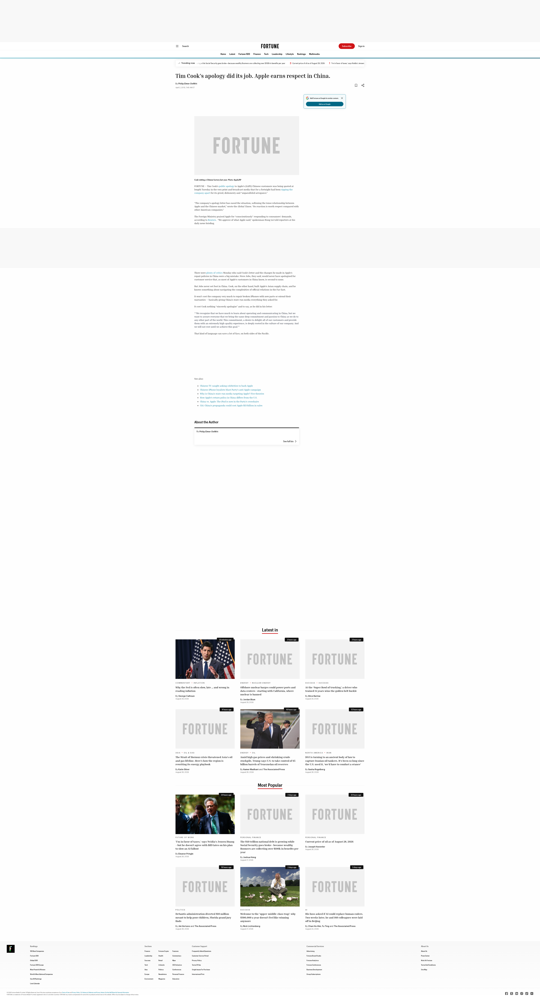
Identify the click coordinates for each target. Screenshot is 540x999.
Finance (257, 54)
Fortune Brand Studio (314, 956)
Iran (328, 753)
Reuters (212, 219)
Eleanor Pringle (185, 854)
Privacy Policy (197, 960)
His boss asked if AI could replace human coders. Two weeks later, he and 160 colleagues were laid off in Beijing (334, 917)
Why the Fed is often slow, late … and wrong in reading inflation (202, 689)
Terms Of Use (196, 965)
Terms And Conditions (428, 965)
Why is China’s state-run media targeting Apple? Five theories (232, 393)
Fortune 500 (244, 54)
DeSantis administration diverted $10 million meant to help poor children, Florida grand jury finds (203, 917)
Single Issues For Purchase (201, 969)
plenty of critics (214, 272)
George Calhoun (186, 696)
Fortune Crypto (163, 951)
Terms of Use (65, 992)
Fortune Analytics (313, 960)
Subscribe (346, 46)
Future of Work (185, 837)
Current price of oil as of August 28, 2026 (274, 63)
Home (223, 54)
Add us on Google (324, 104)
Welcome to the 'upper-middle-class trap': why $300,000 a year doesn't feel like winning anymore (268, 917)
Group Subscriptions (313, 974)
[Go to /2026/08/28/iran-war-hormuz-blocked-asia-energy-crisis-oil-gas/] (205, 729)
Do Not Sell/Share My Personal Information (117, 992)
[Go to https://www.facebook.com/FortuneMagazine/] (506, 993)
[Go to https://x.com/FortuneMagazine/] (511, 993)
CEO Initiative (177, 965)
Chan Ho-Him (314, 926)
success (324, 683)
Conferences (176, 969)
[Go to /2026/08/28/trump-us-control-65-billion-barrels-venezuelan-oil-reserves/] (270, 729)
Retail (160, 960)
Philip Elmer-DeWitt (187, 84)
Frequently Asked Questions (201, 951)
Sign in (361, 46)
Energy (244, 683)
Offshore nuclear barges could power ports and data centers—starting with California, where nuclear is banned (268, 691)
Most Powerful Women (37, 969)
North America (314, 753)
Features (175, 951)
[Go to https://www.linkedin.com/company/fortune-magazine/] (516, 993)
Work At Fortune (426, 960)
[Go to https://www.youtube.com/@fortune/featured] (531, 993)
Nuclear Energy (261, 683)
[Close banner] (342, 98)
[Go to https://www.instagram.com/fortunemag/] (521, 993)
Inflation (199, 683)
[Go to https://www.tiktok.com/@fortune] (526, 993)
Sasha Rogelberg (316, 770)
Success (310, 683)
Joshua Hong (249, 857)
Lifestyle (290, 54)
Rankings (301, 54)
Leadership (277, 54)
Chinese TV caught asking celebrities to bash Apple (226, 385)
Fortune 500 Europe (37, 965)
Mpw (174, 960)
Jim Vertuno (184, 926)
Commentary (183, 683)
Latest (232, 54)
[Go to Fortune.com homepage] (270, 46)
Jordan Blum (249, 700)
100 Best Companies (37, 951)
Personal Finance (250, 837)
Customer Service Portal (200, 956)
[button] (223, 54)
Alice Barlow (314, 696)
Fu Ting (325, 926)
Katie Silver (184, 770)
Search (185, 46)
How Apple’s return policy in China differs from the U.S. (228, 397)
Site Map (424, 969)
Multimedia (314, 54)
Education (175, 979)
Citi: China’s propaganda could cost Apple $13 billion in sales (231, 405)
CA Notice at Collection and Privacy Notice (92, 992)
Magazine (161, 979)
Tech (266, 54)
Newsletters (162, 974)
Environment (149, 979)
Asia (178, 753)
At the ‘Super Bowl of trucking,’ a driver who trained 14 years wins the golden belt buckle (331, 689)
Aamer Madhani (251, 770)
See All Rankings (35, 979)
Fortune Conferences (314, 965)
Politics (180, 910)
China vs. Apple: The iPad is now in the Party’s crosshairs (229, 401)
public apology (226, 186)
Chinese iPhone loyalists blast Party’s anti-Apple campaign (230, 389)
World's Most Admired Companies (41, 974)
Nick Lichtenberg (251, 926)
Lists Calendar (35, 983)
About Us (424, 951)
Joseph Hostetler (316, 847)
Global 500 (34, 960)
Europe (147, 974)
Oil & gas (189, 753)
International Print (198, 974)
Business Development (314, 969)
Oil (254, 753)
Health (160, 956)
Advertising (310, 951)
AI (306, 910)
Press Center (425, 956)
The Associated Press (274, 770)
